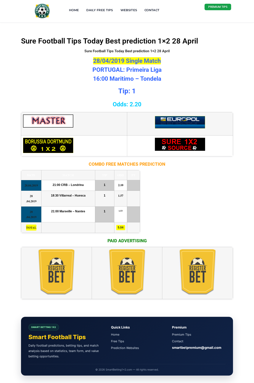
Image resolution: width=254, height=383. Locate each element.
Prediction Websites (125, 348)
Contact (151, 10)
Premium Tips (181, 334)
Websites (128, 10)
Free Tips (117, 341)
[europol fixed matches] (180, 125)
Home (74, 10)
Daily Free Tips (99, 10)
